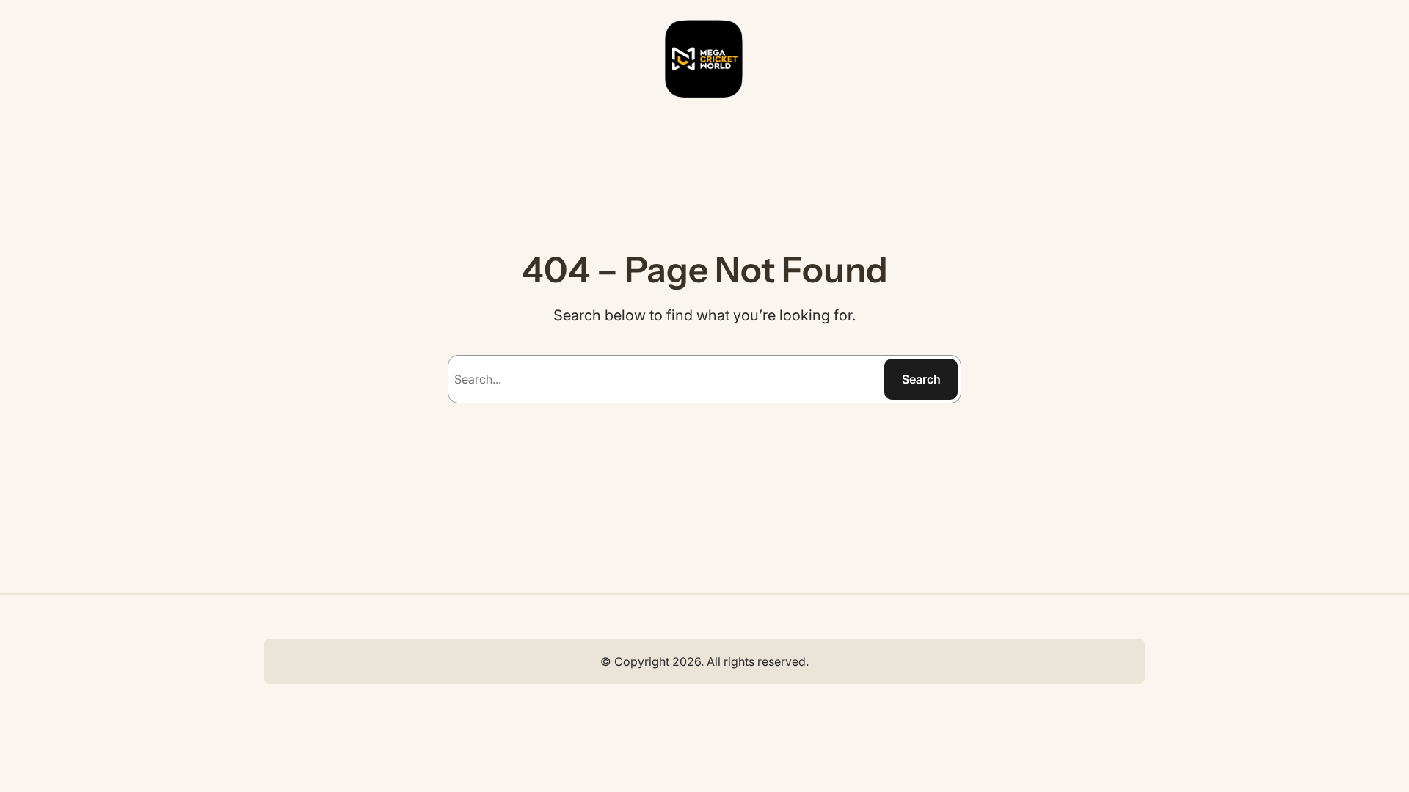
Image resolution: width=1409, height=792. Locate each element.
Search (921, 379)
